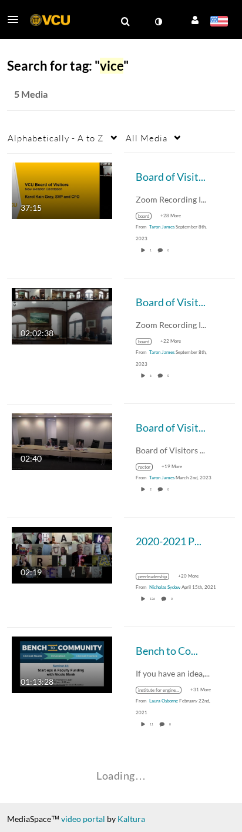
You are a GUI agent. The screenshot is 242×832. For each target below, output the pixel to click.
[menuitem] (125, 21)
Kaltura (131, 819)
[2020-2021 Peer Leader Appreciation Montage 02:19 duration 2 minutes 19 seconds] (62, 554)
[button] (16, 19)
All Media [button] (146, 137)
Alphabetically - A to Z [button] (56, 137)
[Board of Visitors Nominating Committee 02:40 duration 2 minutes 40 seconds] (62, 440)
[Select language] (219, 22)
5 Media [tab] (31, 94)
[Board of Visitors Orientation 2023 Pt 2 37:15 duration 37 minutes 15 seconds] (62, 189)
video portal (83, 819)
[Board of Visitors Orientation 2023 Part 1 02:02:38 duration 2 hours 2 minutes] (62, 315)
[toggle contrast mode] (158, 21)
